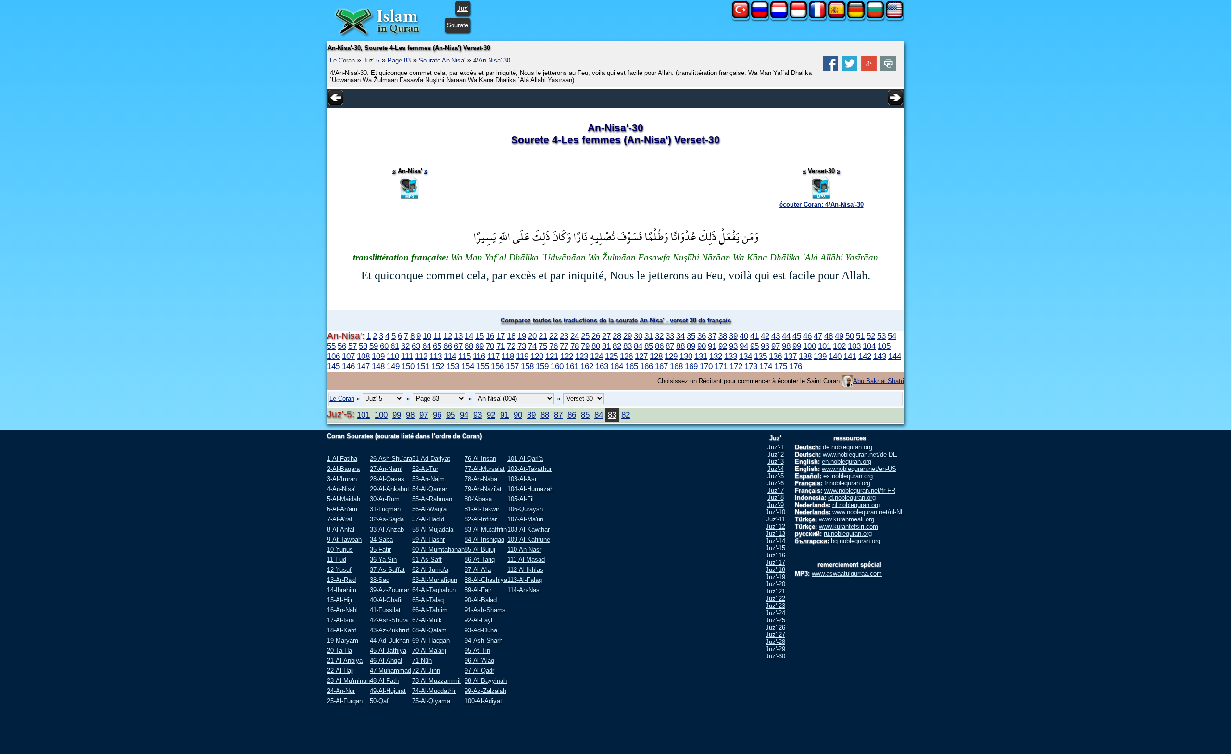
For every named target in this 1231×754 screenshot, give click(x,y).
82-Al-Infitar (481, 519)
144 (894, 356)
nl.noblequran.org (856, 504)
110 (393, 356)
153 (452, 366)
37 (712, 336)
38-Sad (379, 579)
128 (656, 356)
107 (348, 356)
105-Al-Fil (520, 499)
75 (543, 346)
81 (606, 346)
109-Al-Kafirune (528, 539)
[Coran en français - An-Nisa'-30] (817, 16)
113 (435, 356)
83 (627, 346)
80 (595, 346)
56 (342, 346)
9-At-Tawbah (344, 539)
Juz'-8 (775, 497)
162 (586, 366)
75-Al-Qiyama (431, 701)
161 (571, 366)
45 (796, 336)
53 (881, 336)
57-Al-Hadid (428, 519)
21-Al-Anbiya (345, 660)
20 (532, 336)
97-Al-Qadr (479, 670)
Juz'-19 (775, 577)
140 (835, 356)
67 (458, 346)
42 (765, 336)
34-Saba (381, 539)
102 (839, 346)
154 (467, 366)
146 (348, 366)
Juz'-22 (775, 598)
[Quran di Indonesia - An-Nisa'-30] (798, 16)
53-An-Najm (428, 478)
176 (795, 366)
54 (892, 336)
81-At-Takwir (482, 509)
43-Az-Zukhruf (389, 630)
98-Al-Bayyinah (486, 680)
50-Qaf (379, 701)
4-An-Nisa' (341, 489)
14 (469, 336)
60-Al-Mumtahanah (438, 549)
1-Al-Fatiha (342, 458)
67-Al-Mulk (427, 620)
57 (352, 346)
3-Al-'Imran (342, 478)
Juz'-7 (775, 490)
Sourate (457, 25)
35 (691, 336)
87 (670, 346)
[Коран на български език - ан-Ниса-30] (875, 16)
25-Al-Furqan (345, 701)
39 (733, 336)
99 (796, 346)
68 (469, 346)
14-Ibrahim (341, 589)
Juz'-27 (775, 634)
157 (512, 366)
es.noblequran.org (848, 476)
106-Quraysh (525, 509)
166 (646, 366)
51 (860, 336)
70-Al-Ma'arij (429, 650)
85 (648, 346)
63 (416, 346)
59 (373, 346)
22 (553, 336)
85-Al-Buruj (480, 549)
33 (670, 336)
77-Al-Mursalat (485, 468)
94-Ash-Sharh (483, 640)
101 (824, 346)
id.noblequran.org (852, 497)
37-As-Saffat (387, 569)
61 (394, 346)
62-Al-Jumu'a (430, 569)
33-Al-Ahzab (387, 529)
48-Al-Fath (384, 680)
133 (730, 356)
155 (482, 366)
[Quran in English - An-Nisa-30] (894, 16)
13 (458, 336)
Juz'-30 (775, 656)
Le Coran (342, 60)
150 (408, 366)
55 (331, 346)
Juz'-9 (775, 504)
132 (715, 356)
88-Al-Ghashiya (486, 579)
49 (839, 336)
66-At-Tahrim (430, 610)
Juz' (462, 8)
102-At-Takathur (529, 468)
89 (691, 346)
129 (671, 356)
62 (405, 346)
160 (557, 366)
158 (527, 366)
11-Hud (336, 559)
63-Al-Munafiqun (434, 579)
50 (849, 336)
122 (566, 356)
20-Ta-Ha (339, 650)
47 (818, 336)
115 (464, 356)
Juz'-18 (775, 569)
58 (363, 346)
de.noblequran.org (847, 447)
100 (809, 346)
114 (450, 356)
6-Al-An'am (342, 509)
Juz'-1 (775, 447)
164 (616, 366)
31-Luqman (385, 509)
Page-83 (399, 60)
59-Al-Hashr (428, 539)
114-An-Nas (523, 589)
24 (574, 336)
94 (744, 346)
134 (745, 356)
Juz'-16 (775, 555)
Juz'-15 (775, 548)
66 (447, 346)
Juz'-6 (775, 483)
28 (617, 336)
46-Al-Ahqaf (386, 660)
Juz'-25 (775, 620)
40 (744, 336)
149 (393, 366)
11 (437, 336)
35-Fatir (380, 549)
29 (627, 336)
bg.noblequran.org (855, 540)
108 (363, 356)
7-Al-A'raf (339, 519)
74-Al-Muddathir (434, 690)
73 (521, 346)
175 (780, 366)
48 (828, 336)
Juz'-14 (775, 540)
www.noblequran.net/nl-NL (868, 512)
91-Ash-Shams (485, 610)
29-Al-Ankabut (389, 489)
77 (564, 346)
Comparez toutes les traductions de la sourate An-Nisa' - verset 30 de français (616, 320)
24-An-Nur (341, 690)
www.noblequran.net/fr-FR (859, 490)
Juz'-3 (775, 461)
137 (790, 356)
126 (626, 356)
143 (879, 356)
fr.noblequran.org (847, 483)
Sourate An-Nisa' (442, 60)
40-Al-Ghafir (386, 600)
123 (581, 356)
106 (333, 356)
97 (775, 346)
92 (722, 346)
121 (551, 356)
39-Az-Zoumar (389, 589)
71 (500, 346)
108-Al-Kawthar (528, 529)
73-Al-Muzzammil (436, 680)
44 (786, 336)
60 (384, 346)
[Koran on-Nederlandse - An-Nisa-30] (779, 16)
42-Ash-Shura (389, 620)
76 (553, 346)
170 (706, 366)
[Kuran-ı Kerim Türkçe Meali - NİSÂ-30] (740, 16)
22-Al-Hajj (340, 670)
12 (447, 336)
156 (497, 366)
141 (849, 356)
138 (805, 356)
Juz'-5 (371, 60)
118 (508, 356)
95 (754, 346)
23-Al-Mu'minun (348, 680)
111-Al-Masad (526, 559)
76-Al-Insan (480, 458)
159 (542, 366)
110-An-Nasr (524, 549)
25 (585, 336)
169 (691, 366)
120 (536, 356)
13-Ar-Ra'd (341, 579)
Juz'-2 (775, 454)
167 (661, 366)
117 (493, 356)
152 (437, 366)
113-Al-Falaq (524, 579)
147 (363, 366)
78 (574, 346)
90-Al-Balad (481, 600)
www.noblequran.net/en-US (859, 468)
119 (522, 356)
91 (712, 346)
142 (864, 356)
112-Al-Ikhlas (525, 569)
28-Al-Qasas (387, 478)
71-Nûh (422, 660)
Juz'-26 (775, 627)
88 (680, 346)
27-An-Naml (386, 468)
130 (685, 356)
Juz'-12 (775, 526)
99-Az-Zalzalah (485, 690)
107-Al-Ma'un (525, 519)
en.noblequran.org (846, 461)
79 (585, 346)
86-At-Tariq (480, 559)
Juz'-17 (775, 562)
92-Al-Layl (478, 620)
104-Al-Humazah (530, 489)
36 (701, 336)
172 (735, 366)
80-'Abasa (478, 499)
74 (532, 346)
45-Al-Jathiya (388, 650)
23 (564, 336)
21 (543, 336)
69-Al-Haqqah (431, 640)
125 (611, 356)
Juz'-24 (775, 613)
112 (421, 356)
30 (638, 336)
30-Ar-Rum (385, 499)
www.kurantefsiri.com (848, 526)
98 (786, 346)
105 (884, 346)
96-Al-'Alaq (479, 660)
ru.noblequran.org (848, 533)
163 (601, 366)
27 (606, 336)
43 (775, 336)
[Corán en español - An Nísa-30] (836, 16)
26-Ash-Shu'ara (391, 458)
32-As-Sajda (387, 519)
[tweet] (849, 69)
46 (807, 336)
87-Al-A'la (478, 569)
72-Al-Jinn (426, 670)
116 (479, 356)
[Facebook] (830, 69)
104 (869, 346)
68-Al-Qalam (429, 630)
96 (765, 346)
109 (378, 356)
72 (511, 346)
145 (333, 366)
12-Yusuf (339, 569)
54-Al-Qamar (429, 489)
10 (427, 336)
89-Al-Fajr (478, 589)
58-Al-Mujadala (432, 529)
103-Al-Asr (522, 478)
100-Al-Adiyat (483, 701)
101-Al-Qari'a (525, 458)
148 (378, 366)
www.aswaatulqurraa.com (847, 573)
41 (754, 336)
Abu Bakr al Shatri (878, 380)
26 (595, 336)
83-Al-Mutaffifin (486, 529)
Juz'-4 (775, 468)
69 (479, 346)
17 (500, 336)
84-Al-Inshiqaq (484, 539)
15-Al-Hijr (339, 600)
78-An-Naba (481, 478)
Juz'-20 (775, 584)
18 (511, 336)
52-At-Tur (425, 468)
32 (659, 336)
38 (722, 336)
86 (659, 346)
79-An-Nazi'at (483, 489)
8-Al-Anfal (340, 529)
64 (426, 346)
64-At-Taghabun (434, 589)
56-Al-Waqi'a (429, 509)
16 (490, 336)
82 (617, 346)
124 (596, 356)
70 (490, 346)
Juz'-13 (775, 533)
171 (721, 366)
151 (422, 366)
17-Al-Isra (340, 620)
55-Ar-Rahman (432, 499)
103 (854, 346)
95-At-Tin (477, 650)
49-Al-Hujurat (388, 690)
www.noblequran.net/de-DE (860, 454)
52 (871, 336)
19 (521, 336)
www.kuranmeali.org (846, 519)
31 (648, 336)
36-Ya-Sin (383, 559)
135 (760, 356)
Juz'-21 (775, 591)
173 (750, 366)
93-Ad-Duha (481, 630)
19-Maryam (342, 640)
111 (407, 356)
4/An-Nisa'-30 (491, 60)
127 (641, 356)
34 (680, 336)
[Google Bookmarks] (869, 69)
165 (631, 366)
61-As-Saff (427, 559)
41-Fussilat (385, 610)
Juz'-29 (775, 649)
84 (638, 346)
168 (676, 366)
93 (733, 346)
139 (820, 356)
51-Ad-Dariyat (431, 458)
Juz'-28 (775, 641)
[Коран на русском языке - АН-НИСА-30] (759, 16)
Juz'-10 (775, 512)
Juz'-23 (775, 605)
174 (765, 366)
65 (437, 346)
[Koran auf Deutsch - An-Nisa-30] (856, 16)
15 (479, 336)
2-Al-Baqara (343, 468)
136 (775, 356)
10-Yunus (340, 549)
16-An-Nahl (342, 610)
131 (700, 356)
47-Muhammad (390, 670)
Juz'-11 (775, 519)
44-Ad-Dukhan (389, 640)
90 (701, 346)
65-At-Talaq (428, 600)
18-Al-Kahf (341, 630)
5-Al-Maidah (343, 499)
